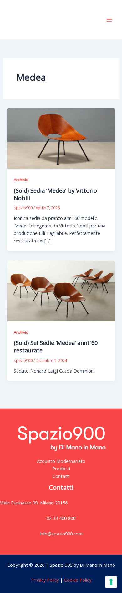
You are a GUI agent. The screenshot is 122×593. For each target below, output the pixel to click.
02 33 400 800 (61, 518)
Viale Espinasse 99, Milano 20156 (34, 502)
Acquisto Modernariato (61, 461)
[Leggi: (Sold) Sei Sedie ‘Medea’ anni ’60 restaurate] (61, 290)
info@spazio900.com (61, 533)
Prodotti (61, 468)
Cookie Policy (77, 580)
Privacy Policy (45, 580)
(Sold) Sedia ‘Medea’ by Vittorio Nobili (55, 194)
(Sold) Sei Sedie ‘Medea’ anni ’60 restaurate (56, 346)
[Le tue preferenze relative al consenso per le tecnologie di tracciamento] (111, 582)
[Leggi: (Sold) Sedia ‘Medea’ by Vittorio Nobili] (61, 137)
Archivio (21, 179)
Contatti (61, 476)
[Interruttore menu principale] (109, 19)
